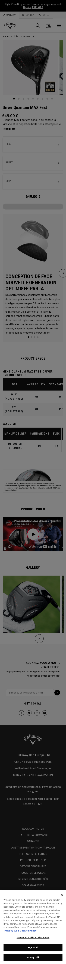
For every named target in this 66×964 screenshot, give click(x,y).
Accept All (33, 957)
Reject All (33, 947)
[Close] (62, 895)
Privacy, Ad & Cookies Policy (20, 930)
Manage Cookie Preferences (33, 937)
